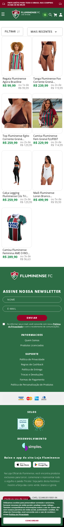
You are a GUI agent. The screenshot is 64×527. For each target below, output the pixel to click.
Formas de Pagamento (32, 379)
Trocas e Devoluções (32, 374)
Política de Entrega (32, 369)
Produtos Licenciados (32, 345)
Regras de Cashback (32, 364)
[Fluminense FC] (32, 275)
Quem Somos (32, 340)
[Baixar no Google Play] (41, 465)
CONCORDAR (32, 521)
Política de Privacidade (19, 514)
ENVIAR (32, 317)
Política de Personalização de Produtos (32, 384)
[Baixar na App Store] (23, 465)
